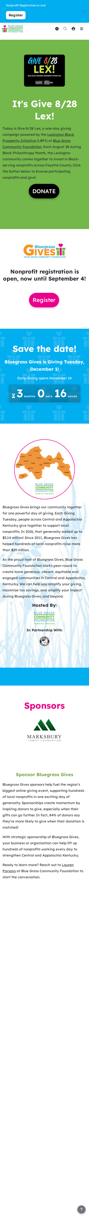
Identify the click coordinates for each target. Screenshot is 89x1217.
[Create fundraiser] (57, 29)
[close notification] (83, 11)
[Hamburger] (81, 29)
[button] (44, 70)
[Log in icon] (73, 29)
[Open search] (65, 29)
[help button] (81, 1209)
